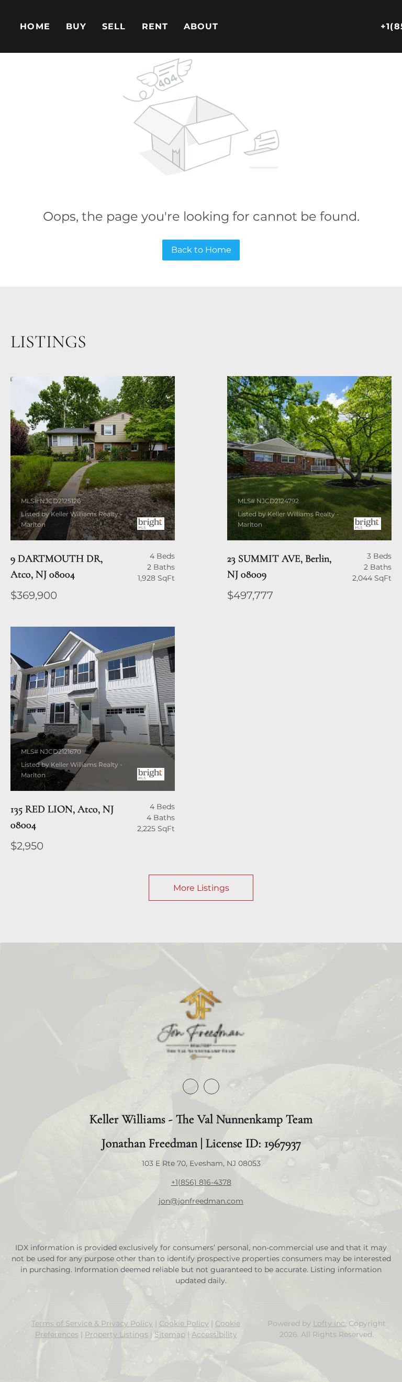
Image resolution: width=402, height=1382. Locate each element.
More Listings (201, 888)
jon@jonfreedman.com (201, 1201)
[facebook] (190, 1086)
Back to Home (201, 250)
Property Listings (116, 1334)
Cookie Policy (184, 1323)
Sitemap (169, 1334)
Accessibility (214, 1334)
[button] (76, 26)
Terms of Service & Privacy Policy (92, 1323)
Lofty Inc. (330, 1323)
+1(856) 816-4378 (201, 1182)
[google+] (211, 1086)
